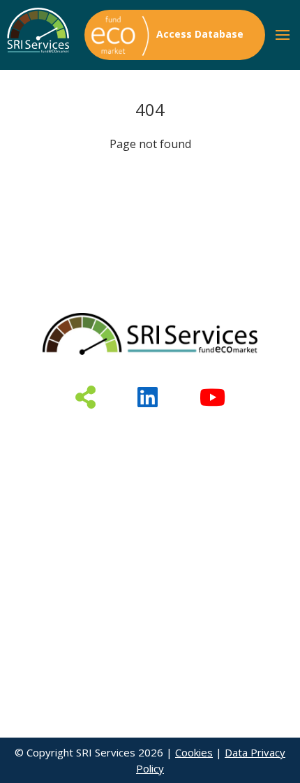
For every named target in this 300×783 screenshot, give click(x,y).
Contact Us (221, 480)
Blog (79, 480)
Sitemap (79, 503)
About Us (221, 434)
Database (79, 434)
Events (221, 457)
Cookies (194, 752)
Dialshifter (79, 457)
